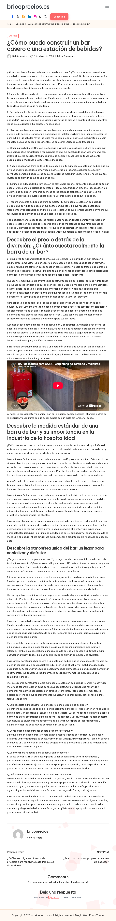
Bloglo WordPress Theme (89, 915)
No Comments (67, 56)
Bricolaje (13, 36)
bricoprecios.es (28, 7)
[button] (59, 16)
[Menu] (107, 7)
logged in (53, 897)
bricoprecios (37, 831)
